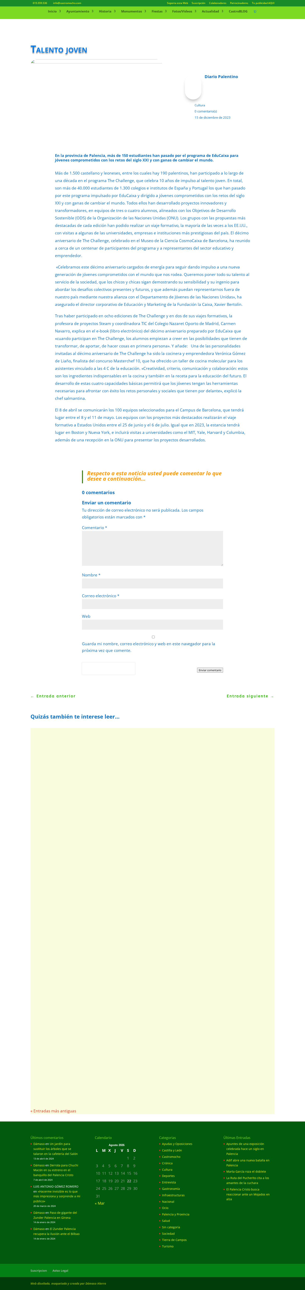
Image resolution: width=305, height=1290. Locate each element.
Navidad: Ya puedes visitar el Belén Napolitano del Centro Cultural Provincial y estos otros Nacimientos (138, 747)
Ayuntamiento (77, 11)
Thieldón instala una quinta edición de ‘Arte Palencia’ (95, 886)
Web (86, 616)
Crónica (167, 1163)
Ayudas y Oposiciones (177, 1144)
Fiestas (157, 11)
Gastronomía (171, 1189)
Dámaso (39, 1144)
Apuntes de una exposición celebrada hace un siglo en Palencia (245, 1149)
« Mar (100, 1203)
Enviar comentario (210, 670)
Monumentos (131, 11)
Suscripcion (38, 1271)
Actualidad (210, 11)
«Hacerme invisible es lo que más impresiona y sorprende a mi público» (56, 1196)
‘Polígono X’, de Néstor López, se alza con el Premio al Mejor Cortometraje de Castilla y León (140, 944)
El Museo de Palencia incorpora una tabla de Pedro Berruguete (106, 1065)
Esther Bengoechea (53, 1014)
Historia (105, 11)
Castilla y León (172, 1150)
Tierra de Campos (174, 1240)
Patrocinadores (239, 3)
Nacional (168, 1202)
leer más (47, 775)
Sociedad (168, 1234)
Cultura (200, 105)
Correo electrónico (100, 595)
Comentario (94, 527)
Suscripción (198, 3)
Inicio (52, 11)
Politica (87, 672)
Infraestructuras (173, 1195)
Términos (100, 672)
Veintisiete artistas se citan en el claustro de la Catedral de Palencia (112, 1007)
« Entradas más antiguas (53, 1111)
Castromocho (171, 1157)
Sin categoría (171, 1227)
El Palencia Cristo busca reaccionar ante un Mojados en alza (248, 1194)
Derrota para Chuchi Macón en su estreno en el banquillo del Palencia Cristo (55, 1170)
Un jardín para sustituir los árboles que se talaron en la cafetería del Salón (55, 1149)
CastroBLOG (238, 11)
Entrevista (169, 1182)
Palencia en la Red (53, 756)
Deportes (168, 1176)
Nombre (91, 575)
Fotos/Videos (182, 11)
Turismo (167, 1246)
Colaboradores (217, 3)
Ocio (165, 1208)
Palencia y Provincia (175, 1214)
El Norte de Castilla (53, 819)
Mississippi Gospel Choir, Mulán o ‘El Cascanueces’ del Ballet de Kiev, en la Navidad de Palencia (142, 813)
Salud (166, 1221)
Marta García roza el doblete (246, 1171)
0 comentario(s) (206, 111)
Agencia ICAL (49, 1072)
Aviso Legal (60, 1271)
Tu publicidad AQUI (263, 3)
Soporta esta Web (177, 3)
